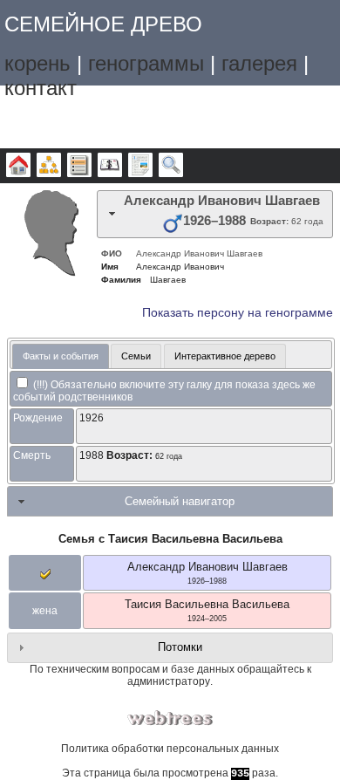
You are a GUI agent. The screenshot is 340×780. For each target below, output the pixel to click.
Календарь (110, 165)
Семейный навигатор (180, 501)
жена (45, 611)
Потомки (180, 646)
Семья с (170, 538)
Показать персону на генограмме (237, 312)
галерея (259, 63)
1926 (91, 418)
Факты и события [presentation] (61, 356)
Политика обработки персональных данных (170, 748)
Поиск (171, 165)
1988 (91, 455)
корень (37, 63)
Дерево (18, 165)
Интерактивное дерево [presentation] (224, 356)
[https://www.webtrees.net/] (170, 718)
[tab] (215, 214)
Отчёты (140, 165)
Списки (79, 165)
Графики (49, 165)
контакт (40, 87)
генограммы (146, 63)
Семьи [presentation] (136, 356)
